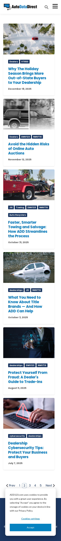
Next (49, 485)
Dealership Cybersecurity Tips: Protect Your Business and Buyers (27, 450)
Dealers (13, 61)
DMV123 (25, 136)
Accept (30, 527)
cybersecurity (17, 436)
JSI (11, 207)
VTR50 (24, 61)
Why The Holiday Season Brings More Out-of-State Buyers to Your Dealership (27, 75)
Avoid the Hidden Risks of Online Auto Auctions (28, 149)
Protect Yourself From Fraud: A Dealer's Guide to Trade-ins (27, 377)
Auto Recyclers (17, 215)
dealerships (15, 290)
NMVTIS (37, 136)
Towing (20, 207)
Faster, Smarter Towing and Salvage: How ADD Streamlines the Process (27, 229)
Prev (12, 485)
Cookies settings (30, 518)
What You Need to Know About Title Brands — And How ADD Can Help (25, 304)
